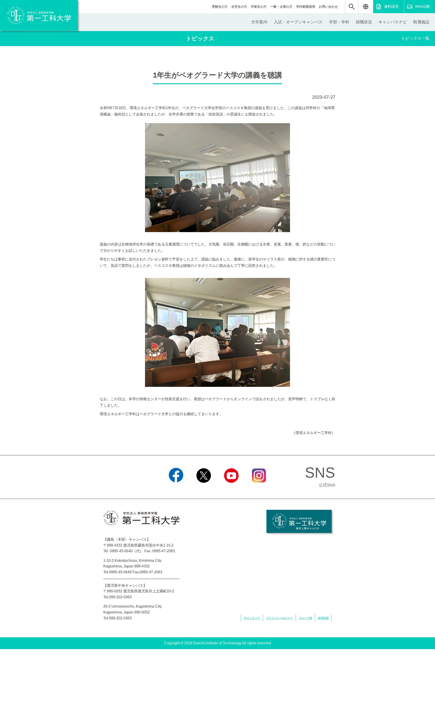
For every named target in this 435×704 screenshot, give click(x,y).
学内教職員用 (305, 6)
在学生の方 (239, 6)
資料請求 (391, 6)
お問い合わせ (328, 6)
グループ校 (305, 618)
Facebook (176, 488)
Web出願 (422, 6)
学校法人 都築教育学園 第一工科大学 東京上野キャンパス (299, 521)
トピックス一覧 (415, 38)
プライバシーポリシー (279, 618)
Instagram (259, 488)
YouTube (231, 488)
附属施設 (421, 22)
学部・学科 (339, 22)
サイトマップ (252, 618)
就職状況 (364, 22)
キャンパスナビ (392, 22)
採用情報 (323, 618)
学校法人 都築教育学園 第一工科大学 (39, 15)
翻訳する (365, 6)
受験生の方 (220, 6)
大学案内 (259, 22)
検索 (351, 6)
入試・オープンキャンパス (298, 22)
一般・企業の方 (281, 6)
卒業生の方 (259, 6)
